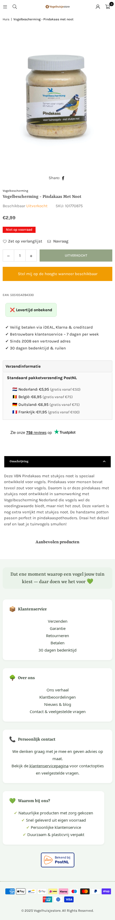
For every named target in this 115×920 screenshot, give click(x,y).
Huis (6, 19)
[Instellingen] (98, 6)
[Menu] (5, 6)
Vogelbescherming (15, 191)
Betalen (57, 642)
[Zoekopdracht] (15, 6)
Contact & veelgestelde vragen (58, 711)
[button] (107, 6)
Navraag (60, 241)
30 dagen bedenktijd (57, 650)
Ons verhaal (58, 689)
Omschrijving (19, 461)
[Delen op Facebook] (63, 178)
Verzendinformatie (23, 366)
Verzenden (57, 621)
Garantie (58, 628)
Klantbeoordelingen (57, 697)
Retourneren (57, 635)
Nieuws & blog (57, 704)
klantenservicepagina (48, 765)
